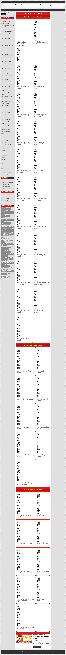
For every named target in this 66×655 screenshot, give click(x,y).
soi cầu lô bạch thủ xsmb (24, 43)
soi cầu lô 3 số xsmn (42, 455)
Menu (4, 2)
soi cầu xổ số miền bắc (6, 266)
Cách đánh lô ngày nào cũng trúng (7, 212)
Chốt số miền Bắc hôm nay (6, 209)
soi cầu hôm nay (4, 256)
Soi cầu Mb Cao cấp (5, 50)
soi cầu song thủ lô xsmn (43, 427)
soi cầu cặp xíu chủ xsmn (24, 427)
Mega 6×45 (4, 148)
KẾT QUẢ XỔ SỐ (4, 140)
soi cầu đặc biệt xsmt (24, 543)
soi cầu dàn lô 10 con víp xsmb (40, 255)
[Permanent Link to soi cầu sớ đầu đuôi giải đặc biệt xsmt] (24, 638)
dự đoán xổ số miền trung (6, 235)
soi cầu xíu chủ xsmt (42, 544)
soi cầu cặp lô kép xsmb (23, 143)
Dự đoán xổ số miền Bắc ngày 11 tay (7, 230)
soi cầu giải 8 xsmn (41, 371)
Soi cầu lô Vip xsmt (5, 77)
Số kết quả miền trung (6, 172)
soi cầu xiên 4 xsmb (6, 38)
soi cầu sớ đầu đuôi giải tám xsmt (25, 628)
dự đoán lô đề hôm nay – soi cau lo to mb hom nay (33, 5)
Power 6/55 (4, 155)
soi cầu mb (11, 259)
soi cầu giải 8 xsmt (41, 516)
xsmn (9, 273)
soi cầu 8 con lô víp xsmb (24, 255)
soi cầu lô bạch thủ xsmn (24, 371)
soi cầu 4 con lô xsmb (6, 70)
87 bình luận (41, 640)
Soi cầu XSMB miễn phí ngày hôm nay (7, 263)
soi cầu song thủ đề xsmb (7, 54)
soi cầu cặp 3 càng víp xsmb (23, 199)
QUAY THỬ (3, 166)
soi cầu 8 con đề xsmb (39, 311)
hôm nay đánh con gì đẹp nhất (7, 240)
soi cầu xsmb (4, 260)
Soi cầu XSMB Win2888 (6, 264)
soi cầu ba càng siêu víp (6, 247)
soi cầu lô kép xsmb (6, 43)
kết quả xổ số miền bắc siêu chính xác (8, 244)
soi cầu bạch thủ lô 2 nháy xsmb (41, 283)
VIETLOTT (3, 142)
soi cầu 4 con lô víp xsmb (24, 227)
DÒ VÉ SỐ (3, 161)
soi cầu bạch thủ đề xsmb (7, 51)
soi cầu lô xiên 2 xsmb (23, 87)
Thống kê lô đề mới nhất (6, 129)
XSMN (2, 135)
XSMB (2, 133)
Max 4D (3, 152)
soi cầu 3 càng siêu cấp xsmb (40, 199)
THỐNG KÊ (3, 157)
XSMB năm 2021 (4, 273)
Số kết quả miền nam (6, 174)
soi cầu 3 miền (4, 245)
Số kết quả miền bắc (6, 170)
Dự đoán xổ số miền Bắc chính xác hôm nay (8, 227)
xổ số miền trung (5, 277)
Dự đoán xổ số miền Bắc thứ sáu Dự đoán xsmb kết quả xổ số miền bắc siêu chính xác (7, 233)
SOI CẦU (3, 159)
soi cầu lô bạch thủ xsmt (24, 516)
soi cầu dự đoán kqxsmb (6, 252)
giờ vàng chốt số (5, 237)
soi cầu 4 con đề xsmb (39, 171)
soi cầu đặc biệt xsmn (25, 399)
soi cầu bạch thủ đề (5, 250)
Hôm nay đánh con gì (5, 238)
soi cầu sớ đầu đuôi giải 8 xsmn (25, 455)
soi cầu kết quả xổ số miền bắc (7, 257)
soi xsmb (3, 269)
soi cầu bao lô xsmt (6, 79)
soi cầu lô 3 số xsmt (42, 600)
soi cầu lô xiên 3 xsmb (39, 87)
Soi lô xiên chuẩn (10, 267)
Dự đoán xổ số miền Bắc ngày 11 (7, 228)
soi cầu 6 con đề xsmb (23, 311)
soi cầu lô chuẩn (5, 259)
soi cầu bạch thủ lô (5, 249)
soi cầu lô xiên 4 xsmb (23, 115)
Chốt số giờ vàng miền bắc (6, 207)
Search (3, 14)
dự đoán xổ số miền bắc (6, 224)
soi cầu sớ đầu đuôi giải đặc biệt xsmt (25, 600)
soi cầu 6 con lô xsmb (6, 68)
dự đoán (3, 217)
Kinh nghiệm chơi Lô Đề (6, 131)
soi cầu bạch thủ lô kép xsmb (8, 40)
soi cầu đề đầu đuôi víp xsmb (24, 283)
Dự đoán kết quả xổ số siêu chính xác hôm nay (7, 220)
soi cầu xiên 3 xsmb (6, 36)
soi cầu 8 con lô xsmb (6, 66)
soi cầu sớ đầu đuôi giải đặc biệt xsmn (25, 483)
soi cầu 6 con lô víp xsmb (41, 227)
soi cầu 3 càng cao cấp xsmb (7, 73)
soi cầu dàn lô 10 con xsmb (7, 45)
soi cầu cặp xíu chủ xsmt (24, 572)
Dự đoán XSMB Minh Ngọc (6, 223)
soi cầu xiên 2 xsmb (6, 33)
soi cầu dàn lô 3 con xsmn (7, 114)
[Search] (64, 10)
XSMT (2, 138)
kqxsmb (3, 242)
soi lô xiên (3, 267)
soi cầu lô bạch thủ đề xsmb (41, 143)
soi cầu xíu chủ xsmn (42, 399)
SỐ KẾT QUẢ (4, 168)
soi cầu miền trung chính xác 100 (39, 634)
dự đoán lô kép (4, 221)
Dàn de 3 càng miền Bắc (6, 216)
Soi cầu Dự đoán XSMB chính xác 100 (7, 254)
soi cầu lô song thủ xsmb (41, 43)
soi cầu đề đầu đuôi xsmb (7, 47)
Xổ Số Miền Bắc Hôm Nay (6, 276)
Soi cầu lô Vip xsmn (5, 103)
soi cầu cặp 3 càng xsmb (7, 75)
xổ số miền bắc (4, 274)
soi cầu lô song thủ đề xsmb (24, 171)
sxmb (7, 269)
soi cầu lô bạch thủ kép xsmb (41, 115)
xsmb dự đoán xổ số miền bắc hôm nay (7, 271)
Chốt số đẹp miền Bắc (5, 210)
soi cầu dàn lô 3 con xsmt (7, 96)
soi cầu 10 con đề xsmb (23, 339)
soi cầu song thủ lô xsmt (43, 572)
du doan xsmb (4, 214)
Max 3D (3, 150)
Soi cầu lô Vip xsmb (5, 23)
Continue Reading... (37, 647)
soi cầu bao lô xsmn (6, 105)
